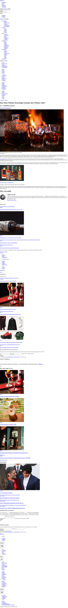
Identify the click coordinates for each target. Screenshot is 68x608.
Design (5, 30)
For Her (5, 55)
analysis (19, 186)
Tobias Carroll (3, 107)
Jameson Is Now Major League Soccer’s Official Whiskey (8, 242)
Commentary (6, 35)
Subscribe (5, 8)
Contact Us (4, 597)
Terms (3, 599)
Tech (5, 56)
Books (5, 29)
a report (53, 155)
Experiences (4, 2)
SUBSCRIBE (4, 257)
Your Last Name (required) (14, 514)
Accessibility (4, 602)
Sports (1, 240)
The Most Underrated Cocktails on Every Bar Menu (8, 309)
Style (3, 4)
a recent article (3, 158)
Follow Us (1, 60)
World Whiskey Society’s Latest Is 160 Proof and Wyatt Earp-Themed (10, 237)
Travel (5, 23)
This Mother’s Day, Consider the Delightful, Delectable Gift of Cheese (12, 508)
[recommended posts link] (12, 393)
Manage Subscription (5, 603)
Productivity (6, 47)
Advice (5, 41)
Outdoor (5, 54)
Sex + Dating (2, 495)
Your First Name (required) (14, 513)
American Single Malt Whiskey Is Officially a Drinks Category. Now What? (11, 209)
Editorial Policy (4, 596)
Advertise (3, 598)
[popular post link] (9, 278)
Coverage (3, 551)
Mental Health (6, 45)
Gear (1, 340)
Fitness (5, 42)
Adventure (6, 24)
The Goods (4, 6)
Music (5, 31)
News (5, 36)
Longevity (6, 44)
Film (5, 28)
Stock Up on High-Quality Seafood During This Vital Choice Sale (11, 503)
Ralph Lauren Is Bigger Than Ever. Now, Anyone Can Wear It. (9, 347)
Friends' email (2, 518)
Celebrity (5, 34)
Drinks (5, 21)
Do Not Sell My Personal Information (8, 604)
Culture (3, 3)
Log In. (7, 259)
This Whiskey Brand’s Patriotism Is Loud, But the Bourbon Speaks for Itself (14, 452)
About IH (3, 595)
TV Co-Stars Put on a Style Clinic (6, 492)
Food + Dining (6, 22)
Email (11, 353)
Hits (3, 549)
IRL (3, 552)
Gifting (3, 98)
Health (5, 43)
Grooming (6, 39)
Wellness (3, 5)
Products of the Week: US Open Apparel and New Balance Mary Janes (10, 314)
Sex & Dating (6, 26)
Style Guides (4, 78)
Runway (3, 77)
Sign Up (1, 355)
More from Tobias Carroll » (11, 200)
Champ (3, 553)
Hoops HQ (4, 58)
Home (5, 52)
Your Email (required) (13, 512)
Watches (3, 79)
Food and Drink (7, 53)
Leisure (1, 252)
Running (5, 48)
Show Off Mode (7, 25)
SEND (1, 519)
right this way (40, 364)
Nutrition (5, 46)
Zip (10, 354)
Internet (5, 32)
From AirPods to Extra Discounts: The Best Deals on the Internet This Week (11, 342)
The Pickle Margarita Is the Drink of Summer (8, 424)
